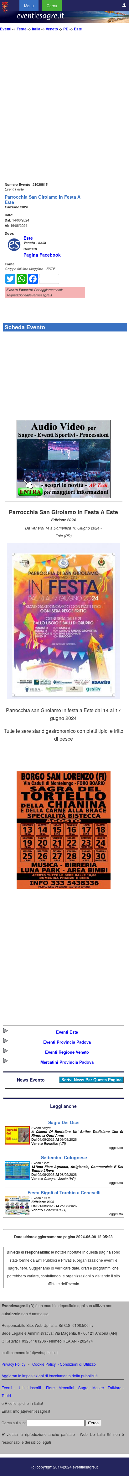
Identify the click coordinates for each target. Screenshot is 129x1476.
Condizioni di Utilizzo (78, 1364)
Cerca (52, 5)
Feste (22, 29)
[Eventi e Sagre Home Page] (5, 10)
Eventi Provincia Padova (67, 1042)
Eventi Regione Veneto (67, 1052)
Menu (29, 5)
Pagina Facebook (42, 255)
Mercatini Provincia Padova (67, 1062)
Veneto (52, 29)
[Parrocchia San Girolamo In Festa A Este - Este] (63, 697)
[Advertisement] (64, 116)
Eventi (5, 29)
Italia (36, 29)
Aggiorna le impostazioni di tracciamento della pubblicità (50, 1375)
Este (78, 29)
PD (66, 29)
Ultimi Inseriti (29, 1387)
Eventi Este (67, 1032)
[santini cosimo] (64, 886)
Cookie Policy (44, 1364)
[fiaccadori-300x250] (64, 496)
